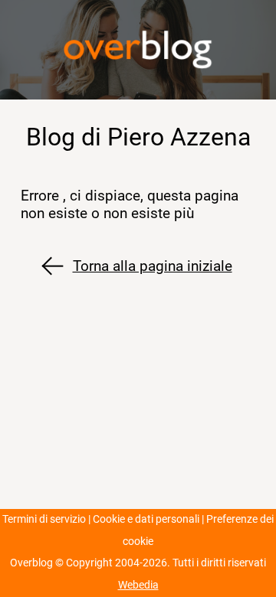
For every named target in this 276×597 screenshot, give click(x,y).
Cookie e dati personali (146, 519)
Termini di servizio (44, 519)
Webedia (138, 585)
